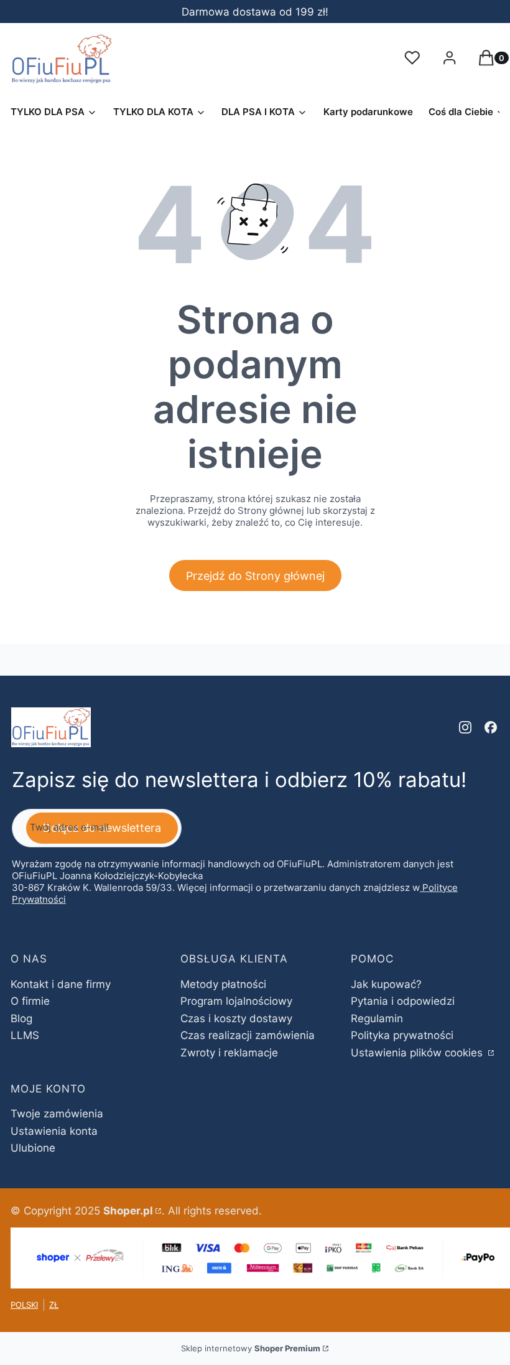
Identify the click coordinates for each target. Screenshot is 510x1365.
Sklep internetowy (250, 1348)
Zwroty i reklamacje (229, 1052)
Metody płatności (223, 984)
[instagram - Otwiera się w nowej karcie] (465, 727)
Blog (21, 1018)
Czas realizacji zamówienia (247, 1035)
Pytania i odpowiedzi (403, 1001)
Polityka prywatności (402, 1035)
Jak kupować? (386, 984)
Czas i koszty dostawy (236, 1018)
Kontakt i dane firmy (61, 984)
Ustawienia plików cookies (418, 1052)
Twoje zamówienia (57, 1113)
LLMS (25, 1035)
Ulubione (33, 1148)
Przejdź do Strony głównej (255, 575)
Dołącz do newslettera (102, 827)
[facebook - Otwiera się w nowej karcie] (490, 727)
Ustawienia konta (54, 1131)
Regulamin (377, 1018)
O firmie (30, 1001)
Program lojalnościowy (236, 1001)
